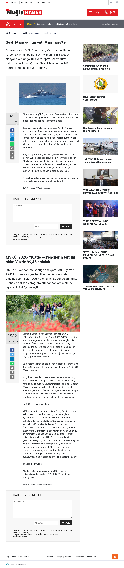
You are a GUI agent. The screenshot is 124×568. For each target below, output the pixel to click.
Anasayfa (50, 557)
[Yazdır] (12, 153)
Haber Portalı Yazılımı (18, 564)
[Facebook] (12, 130)
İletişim (68, 557)
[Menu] (90, 12)
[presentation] (14, 24)
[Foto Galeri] (117, 2)
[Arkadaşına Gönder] (12, 148)
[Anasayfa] (7, 2)
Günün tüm (110, 24)
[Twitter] (12, 135)
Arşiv (37, 2)
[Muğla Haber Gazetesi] (24, 12)
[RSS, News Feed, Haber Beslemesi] (115, 556)
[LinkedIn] (12, 139)
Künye (59, 557)
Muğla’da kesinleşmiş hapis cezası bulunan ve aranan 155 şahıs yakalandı (63, 24)
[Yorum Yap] (12, 157)
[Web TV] (111, 2)
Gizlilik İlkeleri (79, 557)
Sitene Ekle (46, 2)
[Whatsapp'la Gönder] (12, 144)
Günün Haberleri (26, 2)
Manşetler (14, 2)
